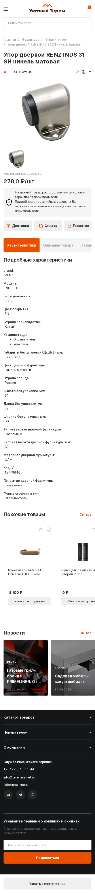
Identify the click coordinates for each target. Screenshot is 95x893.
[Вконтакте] (8, 794)
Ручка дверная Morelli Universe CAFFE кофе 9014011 (25, 572)
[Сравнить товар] (49, 530)
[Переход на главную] (47, 9)
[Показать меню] (6, 9)
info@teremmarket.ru (19, 777)
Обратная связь (16, 785)
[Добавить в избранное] (40, 530)
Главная (10, 39)
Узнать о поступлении (47, 883)
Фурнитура (30, 39)
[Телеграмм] (20, 794)
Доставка (20, 226)
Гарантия (81, 226)
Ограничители (56, 39)
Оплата (51, 226)
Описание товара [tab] (58, 245)
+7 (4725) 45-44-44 (19, 769)
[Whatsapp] (32, 794)
